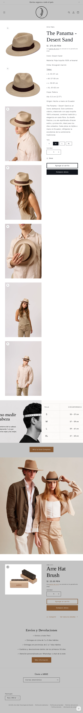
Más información (41, 660)
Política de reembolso (41, 705)
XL (69, 143)
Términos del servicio (71, 705)
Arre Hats (16, 705)
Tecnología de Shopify (26, 705)
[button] (4, 12)
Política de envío (56, 707)
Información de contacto (70, 707)
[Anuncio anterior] (4, 2)
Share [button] (51, 158)
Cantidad (49, 148)
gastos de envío (54, 48)
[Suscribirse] (57, 679)
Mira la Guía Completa (41, 449)
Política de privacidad (56, 705)
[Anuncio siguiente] (79, 2)
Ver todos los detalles (68, 617)
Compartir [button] (52, 617)
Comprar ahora (62, 172)
